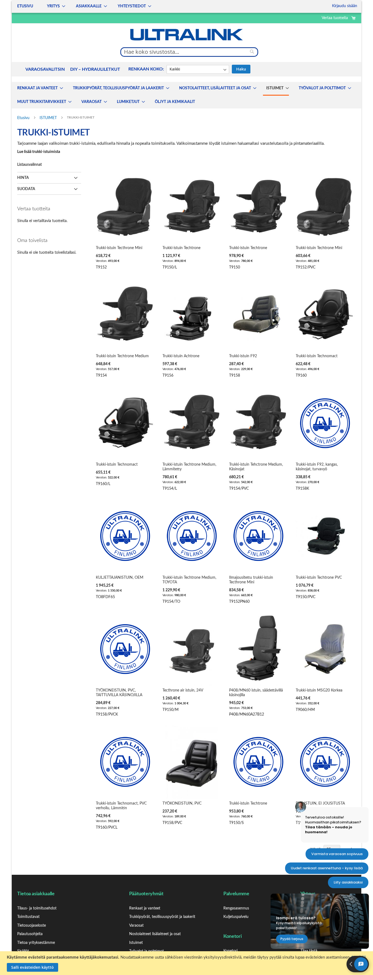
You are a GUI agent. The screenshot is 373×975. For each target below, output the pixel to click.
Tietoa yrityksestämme (36, 943)
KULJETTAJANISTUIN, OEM (119, 578)
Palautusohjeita (30, 934)
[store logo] (186, 34)
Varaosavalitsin (45, 69)
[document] (187, 963)
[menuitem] (38, 88)
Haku (241, 69)
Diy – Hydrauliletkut (95, 69)
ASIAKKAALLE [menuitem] (89, 6)
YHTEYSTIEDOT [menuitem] (132, 6)
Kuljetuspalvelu (235, 917)
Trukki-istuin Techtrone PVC (319, 578)
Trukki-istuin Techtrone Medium (122, 356)
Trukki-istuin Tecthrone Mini (119, 248)
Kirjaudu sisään (344, 6)
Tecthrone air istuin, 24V (182, 690)
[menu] (82, 6)
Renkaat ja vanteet (144, 908)
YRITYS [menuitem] (53, 6)
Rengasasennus (236, 908)
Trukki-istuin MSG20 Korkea (319, 690)
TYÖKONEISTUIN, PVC (182, 803)
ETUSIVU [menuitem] (25, 6)
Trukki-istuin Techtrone (181, 248)
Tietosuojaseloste (31, 925)
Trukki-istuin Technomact (317, 356)
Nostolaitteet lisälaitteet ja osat (155, 934)
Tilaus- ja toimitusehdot (37, 908)
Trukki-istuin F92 (243, 356)
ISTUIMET (49, 118)
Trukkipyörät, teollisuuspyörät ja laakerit (162, 917)
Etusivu (24, 118)
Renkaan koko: (146, 69)
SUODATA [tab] (26, 189)
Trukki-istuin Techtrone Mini (319, 248)
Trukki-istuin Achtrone (180, 356)
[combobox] (189, 52)
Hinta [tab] (23, 178)
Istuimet (136, 943)
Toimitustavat (28, 917)
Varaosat (136, 925)
